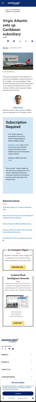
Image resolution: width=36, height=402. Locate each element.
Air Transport (15, 9)
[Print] (32, 41)
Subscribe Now (17, 267)
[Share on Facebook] (26, 41)
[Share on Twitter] (20, 41)
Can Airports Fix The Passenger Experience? (17, 238)
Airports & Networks (13, 11)
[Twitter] (2, 349)
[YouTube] (9, 349)
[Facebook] (6, 349)
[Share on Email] (8, 41)
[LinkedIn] (13, 349)
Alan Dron (6, 48)
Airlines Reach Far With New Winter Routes (17, 224)
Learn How (17, 323)
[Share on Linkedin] (14, 41)
